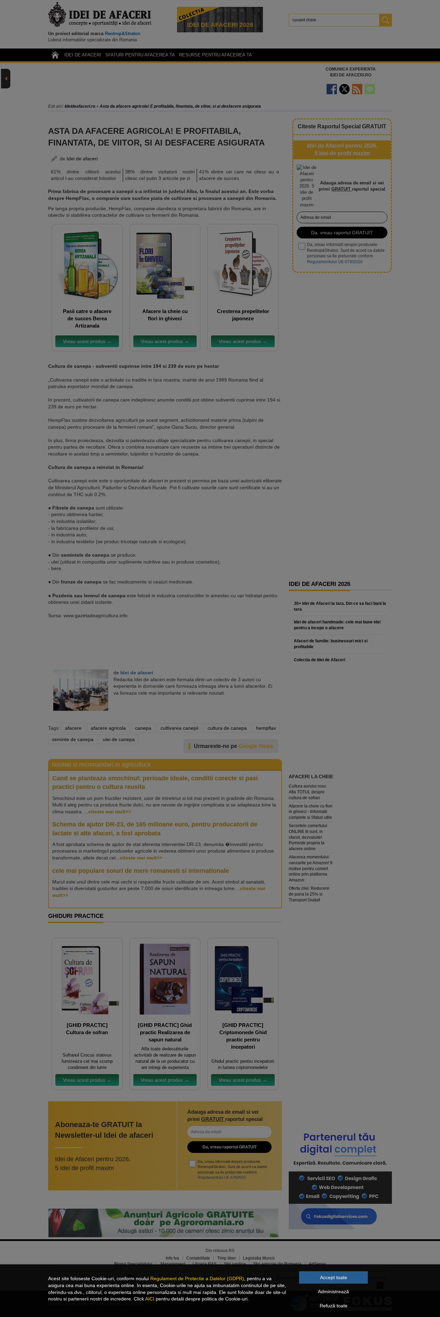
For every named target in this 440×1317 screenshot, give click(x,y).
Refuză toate (334, 1305)
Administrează (333, 1291)
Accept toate (333, 1277)
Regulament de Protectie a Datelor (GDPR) (197, 1278)
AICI (149, 1299)
